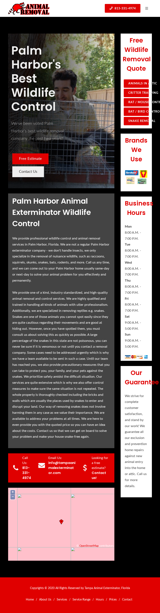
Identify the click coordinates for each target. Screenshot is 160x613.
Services (62, 599)
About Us (45, 599)
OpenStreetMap (89, 545)
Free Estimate (30, 159)
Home (30, 599)
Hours (100, 599)
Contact (127, 599)
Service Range (81, 599)
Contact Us (28, 172)
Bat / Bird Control (138, 111)
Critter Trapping (138, 93)
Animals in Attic (138, 83)
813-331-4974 (125, 8)
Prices (113, 599)
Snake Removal (138, 121)
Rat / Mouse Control (138, 102)
